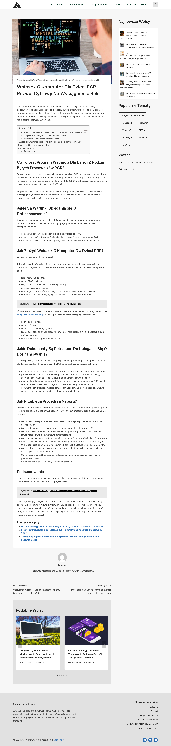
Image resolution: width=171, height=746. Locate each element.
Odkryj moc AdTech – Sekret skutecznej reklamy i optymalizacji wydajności (36, 589)
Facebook (127, 123)
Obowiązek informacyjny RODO (142, 724)
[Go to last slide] (20, 644)
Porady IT (60, 4)
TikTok (141, 130)
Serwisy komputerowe (24, 704)
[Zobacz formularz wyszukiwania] (155, 4)
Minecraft (126, 130)
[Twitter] (150, 740)
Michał (24, 100)
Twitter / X (127, 137)
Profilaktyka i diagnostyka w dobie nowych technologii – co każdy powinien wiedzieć (136, 85)
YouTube (126, 145)
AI (51, 4)
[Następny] (104, 644)
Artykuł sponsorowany (133, 115)
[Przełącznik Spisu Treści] (84, 129)
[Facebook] (145, 740)
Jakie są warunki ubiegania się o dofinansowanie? (43, 135)
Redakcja (153, 707)
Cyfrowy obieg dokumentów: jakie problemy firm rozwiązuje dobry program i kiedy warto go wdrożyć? (136, 56)
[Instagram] (156, 740)
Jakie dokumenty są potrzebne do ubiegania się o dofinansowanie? (50, 142)
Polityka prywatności (147, 719)
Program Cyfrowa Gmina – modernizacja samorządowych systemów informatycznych (37, 654)
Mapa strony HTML (148, 728)
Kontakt (154, 711)
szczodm (28, 662)
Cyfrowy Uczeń (126, 169)
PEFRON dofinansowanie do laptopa (136, 162)
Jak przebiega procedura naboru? (36, 145)
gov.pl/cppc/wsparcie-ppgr (30, 315)
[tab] (57, 675)
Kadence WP (59, 740)
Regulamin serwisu (149, 715)
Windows (143, 137)
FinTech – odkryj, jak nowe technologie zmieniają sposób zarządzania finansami (62, 526)
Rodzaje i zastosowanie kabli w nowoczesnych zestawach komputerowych (135, 35)
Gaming (118, 4)
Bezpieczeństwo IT (101, 4)
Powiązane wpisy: (31, 151)
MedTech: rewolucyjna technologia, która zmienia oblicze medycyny (91, 589)
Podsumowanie (27, 148)
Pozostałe (131, 4)
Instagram (144, 123)
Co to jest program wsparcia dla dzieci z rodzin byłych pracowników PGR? (53, 132)
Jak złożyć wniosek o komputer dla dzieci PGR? (41, 139)
